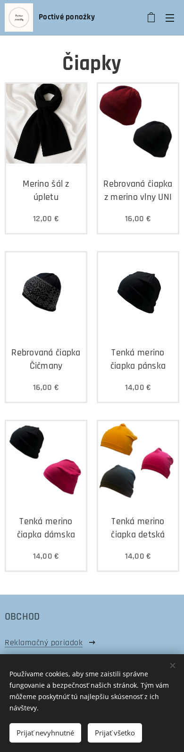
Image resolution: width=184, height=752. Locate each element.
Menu (169, 17)
